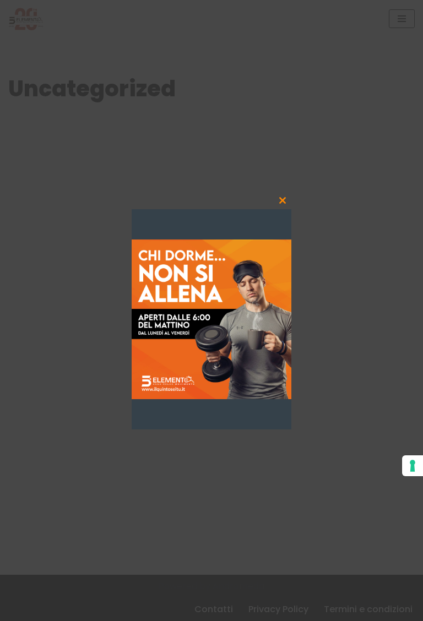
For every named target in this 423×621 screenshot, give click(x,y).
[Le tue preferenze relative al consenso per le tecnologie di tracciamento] (412, 465)
